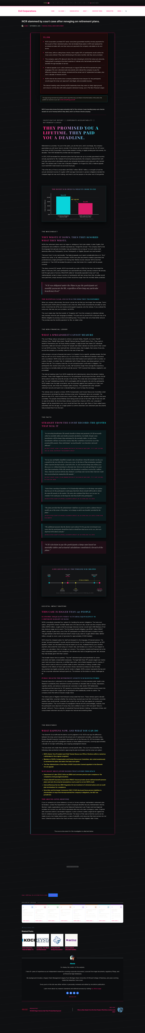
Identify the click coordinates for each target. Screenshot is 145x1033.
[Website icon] (67, 993)
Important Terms (97, 11)
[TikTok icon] (77, 993)
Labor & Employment (58, 26)
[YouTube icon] (74, 993)
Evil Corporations (27, 11)
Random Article (74, 11)
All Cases (61, 11)
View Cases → (26, 920)
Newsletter (109, 11)
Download (53, 895)
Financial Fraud (46, 26)
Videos (119, 11)
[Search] (126, 11)
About (85, 11)
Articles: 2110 (72, 996)
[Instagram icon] (71, 993)
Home (52, 11)
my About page (96, 988)
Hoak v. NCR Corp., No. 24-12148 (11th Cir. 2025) (34, 895)
